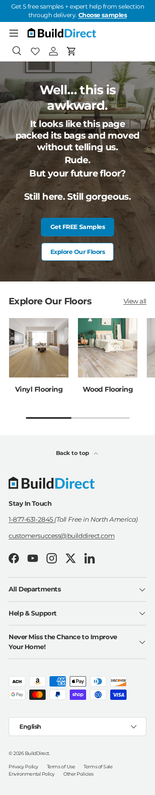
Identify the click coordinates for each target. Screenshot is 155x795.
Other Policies (78, 774)
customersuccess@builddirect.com (62, 536)
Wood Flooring (108, 389)
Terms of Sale (98, 767)
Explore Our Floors (77, 251)
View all (135, 301)
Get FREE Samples (77, 226)
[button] (71, 51)
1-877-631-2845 (31, 519)
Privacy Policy (23, 767)
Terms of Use (61, 767)
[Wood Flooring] (107, 347)
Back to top (73, 452)
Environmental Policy (32, 774)
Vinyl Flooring (38, 389)
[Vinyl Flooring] (38, 347)
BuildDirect (37, 753)
